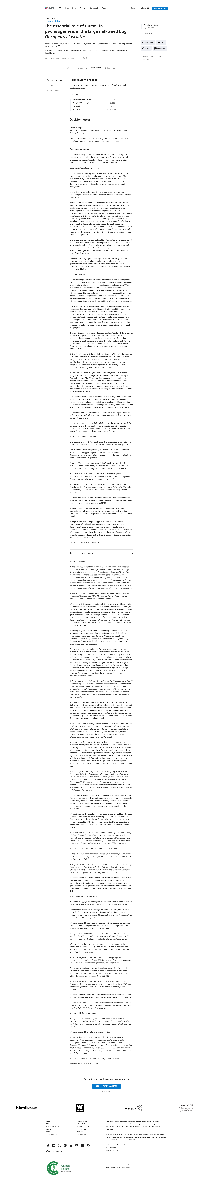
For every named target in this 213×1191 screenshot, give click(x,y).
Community (94, 8)
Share (147, 48)
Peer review (96, 68)
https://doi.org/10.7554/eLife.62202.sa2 (84, 1064)
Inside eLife (81, 1124)
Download (149, 42)
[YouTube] (76, 1146)
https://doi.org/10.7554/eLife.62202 (69, 58)
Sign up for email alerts (106, 1086)
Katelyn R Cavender (71, 44)
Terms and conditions (54, 1134)
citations (145, 59)
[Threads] (82, 1146)
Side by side (110, 68)
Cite (162, 42)
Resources (80, 1132)
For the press (82, 1129)
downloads (156, 56)
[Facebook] (88, 1146)
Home (66, 8)
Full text (65, 68)
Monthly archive (83, 1126)
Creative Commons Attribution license (148, 1165)
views (145, 56)
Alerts (143, 8)
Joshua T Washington (53, 44)
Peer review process (54, 80)
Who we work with (53, 1126)
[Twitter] (59, 1146)
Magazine (83, 8)
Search (133, 8)
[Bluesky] (47, 1146)
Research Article (51, 18)
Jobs (47, 1124)
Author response (53, 90)
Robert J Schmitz (125, 44)
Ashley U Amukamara (89, 44)
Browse (74, 8)
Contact (49, 1132)
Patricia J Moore (51, 46)
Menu (60, 8)
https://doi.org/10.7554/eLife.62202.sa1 (84, 543)
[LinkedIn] (53, 1146)
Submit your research (160, 8)
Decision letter (52, 85)
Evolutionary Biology (53, 21)
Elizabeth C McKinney (108, 44)
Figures (80, 68)
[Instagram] (71, 1146)
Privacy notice (106, 1091)
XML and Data (81, 1134)
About (104, 8)
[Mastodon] (65, 1146)
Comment (162, 49)
